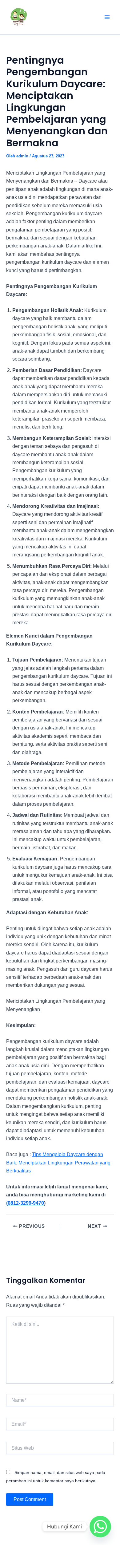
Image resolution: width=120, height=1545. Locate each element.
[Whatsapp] (100, 1526)
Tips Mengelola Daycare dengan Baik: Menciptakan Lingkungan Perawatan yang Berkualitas (58, 1162)
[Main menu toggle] (107, 17)
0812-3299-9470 (26, 1203)
